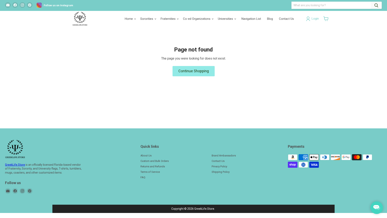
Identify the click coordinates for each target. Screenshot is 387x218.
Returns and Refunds (152, 166)
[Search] (376, 5)
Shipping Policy (221, 171)
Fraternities (168, 19)
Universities (226, 19)
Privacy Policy (219, 166)
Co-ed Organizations (197, 19)
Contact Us (286, 19)
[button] (326, 18)
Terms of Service (150, 171)
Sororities (147, 19)
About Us (146, 155)
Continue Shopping (193, 71)
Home (129, 19)
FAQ (142, 177)
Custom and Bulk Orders (154, 160)
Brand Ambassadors (224, 155)
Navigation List (251, 19)
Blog (270, 19)
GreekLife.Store (15, 164)
